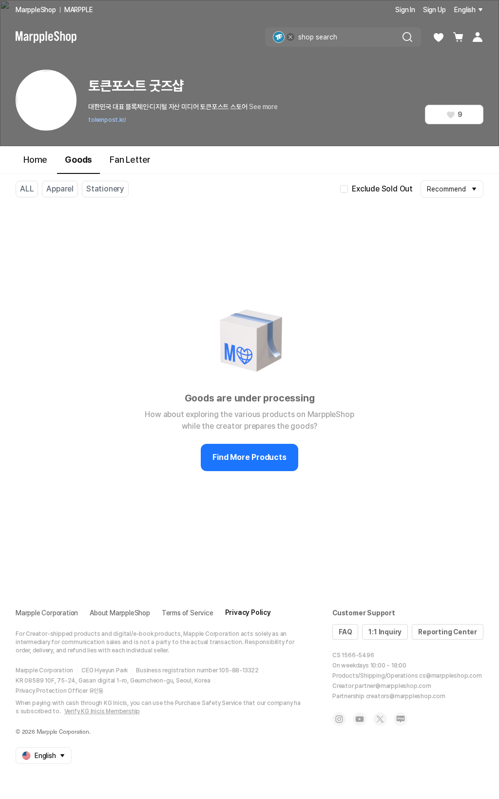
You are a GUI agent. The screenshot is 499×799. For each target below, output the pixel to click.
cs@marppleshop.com (450, 675)
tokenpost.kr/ (107, 119)
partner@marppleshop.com (393, 686)
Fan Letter (130, 159)
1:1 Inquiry (385, 632)
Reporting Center (447, 632)
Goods (78, 159)
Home (35, 159)
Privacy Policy (248, 612)
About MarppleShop (120, 613)
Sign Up (434, 10)
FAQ (345, 632)
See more (263, 107)
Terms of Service (187, 613)
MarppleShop (36, 10)
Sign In (405, 10)
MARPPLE (78, 10)
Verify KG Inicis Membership (102, 711)
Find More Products (249, 457)
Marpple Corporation (47, 613)
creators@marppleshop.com (405, 696)
